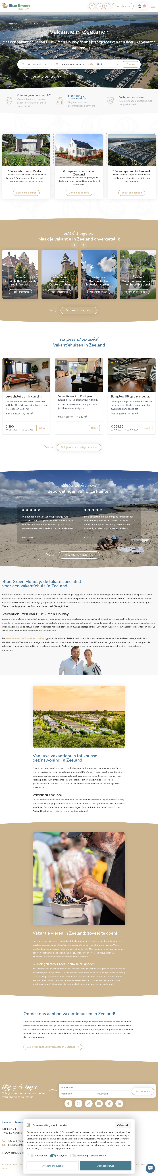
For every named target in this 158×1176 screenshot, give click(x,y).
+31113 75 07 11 (18, 1141)
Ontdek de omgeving (79, 310)
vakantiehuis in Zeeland (111, 1033)
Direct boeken (123, 6)
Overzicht (124, 1125)
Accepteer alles (105, 1166)
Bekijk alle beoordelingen (79, 555)
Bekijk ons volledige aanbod (79, 447)
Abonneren (143, 1091)
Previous (74, 245)
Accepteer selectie (52, 1166)
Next (84, 245)
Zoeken (130, 64)
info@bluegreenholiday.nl (21, 1145)
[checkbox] (37, 1156)
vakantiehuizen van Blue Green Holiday (25, 638)
